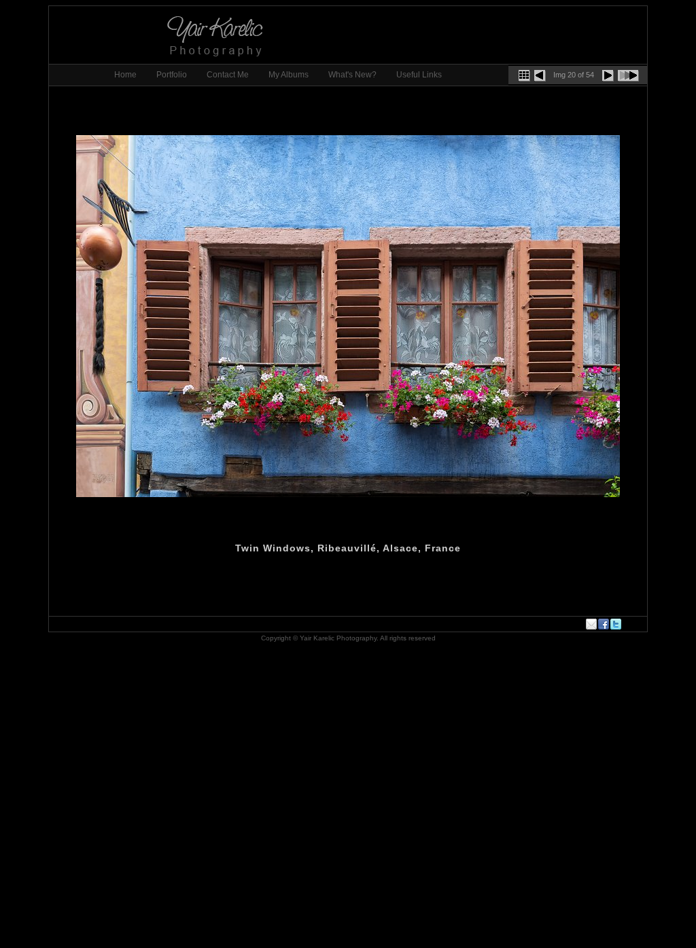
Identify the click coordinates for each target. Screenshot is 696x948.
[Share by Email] (592, 624)
